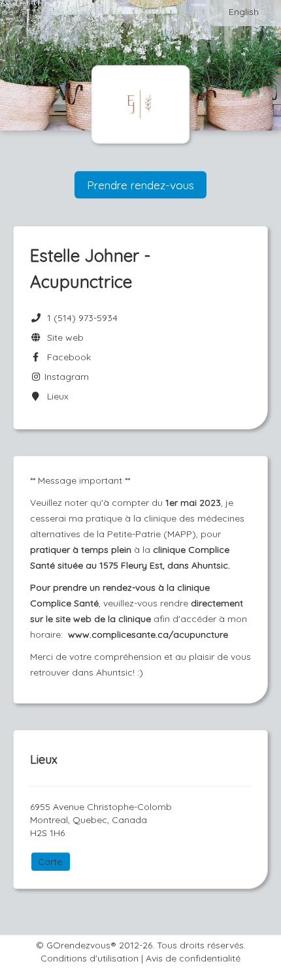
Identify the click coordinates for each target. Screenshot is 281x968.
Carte (50, 861)
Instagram (65, 377)
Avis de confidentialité (193, 958)
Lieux (55, 396)
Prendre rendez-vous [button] (140, 185)
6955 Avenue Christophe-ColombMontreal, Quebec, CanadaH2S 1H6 (101, 820)
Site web (63, 337)
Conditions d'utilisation (90, 958)
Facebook (66, 357)
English (244, 12)
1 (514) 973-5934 (82, 318)
